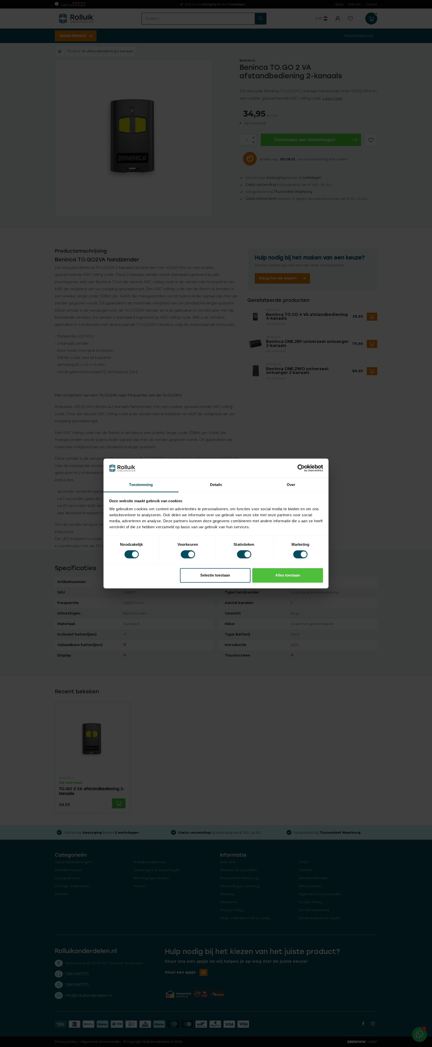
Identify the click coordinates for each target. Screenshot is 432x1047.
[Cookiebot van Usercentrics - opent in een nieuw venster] (301, 468)
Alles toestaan (287, 575)
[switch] (188, 555)
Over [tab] (291, 484)
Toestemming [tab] (141, 484)
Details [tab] (216, 484)
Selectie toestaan (215, 575)
